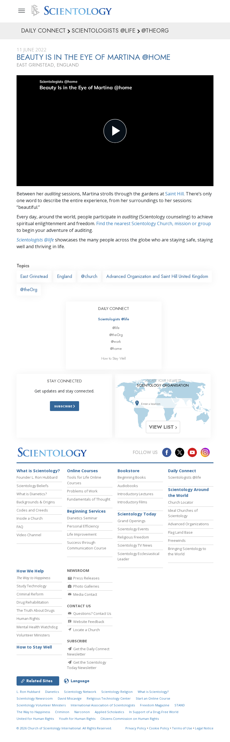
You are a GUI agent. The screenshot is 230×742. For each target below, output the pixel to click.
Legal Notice (204, 728)
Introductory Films (132, 501)
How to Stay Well (113, 358)
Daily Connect (182, 470)
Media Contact (84, 594)
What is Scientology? (38, 470)
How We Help (30, 571)
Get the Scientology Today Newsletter (86, 665)
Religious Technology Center (109, 698)
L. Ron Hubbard (28, 692)
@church (89, 276)
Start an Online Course (153, 698)
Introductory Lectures (135, 493)
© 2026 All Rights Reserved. (64, 728)
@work (116, 341)
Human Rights (28, 618)
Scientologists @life (113, 319)
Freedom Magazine (154, 705)
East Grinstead (34, 276)
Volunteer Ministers (33, 635)
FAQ (20, 526)
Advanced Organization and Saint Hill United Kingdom (157, 276)
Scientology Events (133, 528)
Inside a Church (30, 518)
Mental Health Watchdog (37, 626)
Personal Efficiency (83, 526)
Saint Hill (174, 194)
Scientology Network (80, 692)
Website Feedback (88, 621)
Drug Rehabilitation (33, 602)
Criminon (62, 712)
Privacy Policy (135, 728)
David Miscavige (70, 698)
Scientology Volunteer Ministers (41, 705)
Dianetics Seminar (82, 517)
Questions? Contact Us (91, 613)
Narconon (82, 712)
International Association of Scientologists (103, 705)
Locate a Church (86, 629)
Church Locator (180, 502)
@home (116, 348)
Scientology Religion (117, 692)
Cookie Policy (159, 728)
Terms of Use (182, 728)
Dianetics (52, 692)
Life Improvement (81, 534)
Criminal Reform (30, 594)
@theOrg (28, 289)
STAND (179, 705)
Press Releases (86, 578)
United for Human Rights (35, 718)
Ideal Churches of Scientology (183, 513)
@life (115, 327)
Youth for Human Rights (77, 718)
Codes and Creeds (32, 510)
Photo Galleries (85, 586)
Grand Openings (132, 520)
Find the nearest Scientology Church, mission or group (153, 223)
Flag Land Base (180, 532)
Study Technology (31, 585)
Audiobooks (128, 485)
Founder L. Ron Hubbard (37, 477)
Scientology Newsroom (35, 698)
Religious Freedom (133, 537)
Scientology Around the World (188, 492)
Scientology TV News (135, 545)
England (64, 276)
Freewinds (177, 540)
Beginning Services (86, 511)
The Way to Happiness (33, 712)
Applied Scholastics (109, 712)
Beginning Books (132, 477)
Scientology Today (137, 514)
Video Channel (29, 534)
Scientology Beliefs (33, 485)
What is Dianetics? (32, 493)
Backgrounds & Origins (36, 501)
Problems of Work (82, 491)
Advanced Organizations (188, 523)
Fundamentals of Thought (88, 499)
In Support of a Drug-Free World (153, 712)
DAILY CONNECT (113, 308)
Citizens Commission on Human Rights (129, 718)
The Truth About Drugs (36, 610)
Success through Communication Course (86, 545)
